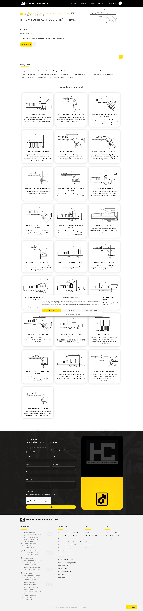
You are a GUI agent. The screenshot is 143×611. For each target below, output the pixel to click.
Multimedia (89, 542)
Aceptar (51, 310)
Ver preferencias (91, 310)
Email (28, 464)
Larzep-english (42, 77)
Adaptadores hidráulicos (48, 74)
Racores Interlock (64, 13)
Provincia (29, 472)
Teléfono (55, 464)
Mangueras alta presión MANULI (31, 71)
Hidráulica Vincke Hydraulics (103, 74)
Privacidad (29, 492)
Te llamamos (112, 3)
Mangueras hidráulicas (98, 71)
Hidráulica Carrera (30, 13)
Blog (93, 3)
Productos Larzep (28, 77)
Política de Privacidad (69, 314)
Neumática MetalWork (81, 74)
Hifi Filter (70, 77)
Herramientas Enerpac (78, 71)
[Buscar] (121, 57)
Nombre (29, 457)
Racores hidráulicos (28, 74)
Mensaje (29, 479)
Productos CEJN (63, 578)
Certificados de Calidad (112, 533)
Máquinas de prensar (57, 77)
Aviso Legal (77, 314)
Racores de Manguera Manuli (46, 13)
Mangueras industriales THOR (67, 545)
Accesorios (64, 74)
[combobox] (69, 57)
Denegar (71, 310)
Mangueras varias (63, 548)
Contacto (100, 3)
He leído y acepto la (41, 495)
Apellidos (55, 457)
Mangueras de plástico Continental (69, 542)
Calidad (87, 539)
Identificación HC (91, 536)
